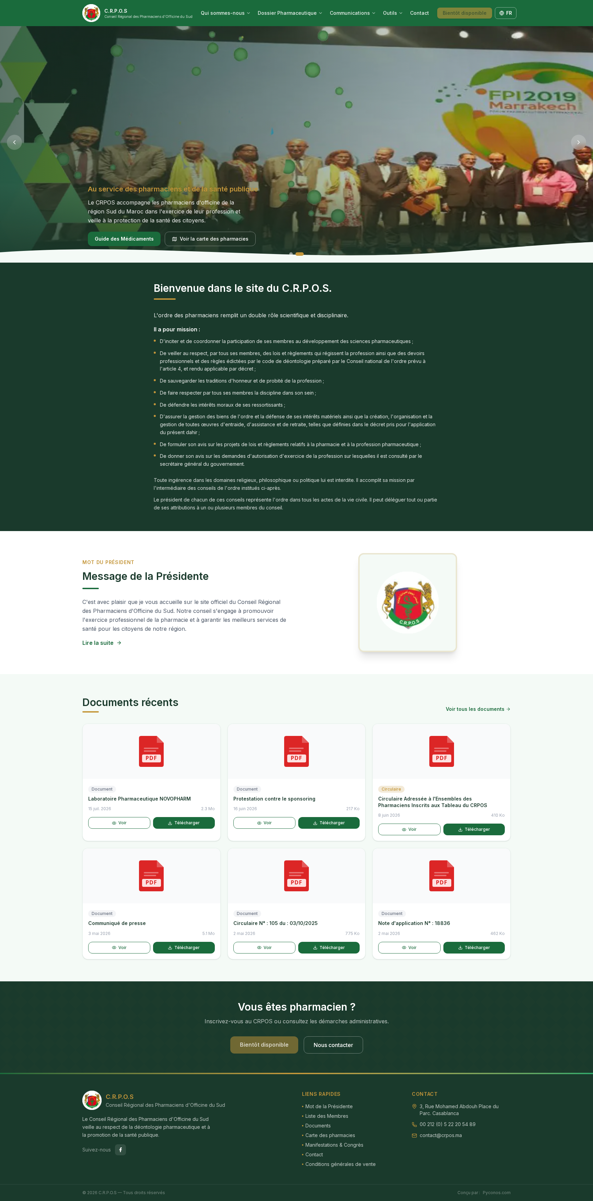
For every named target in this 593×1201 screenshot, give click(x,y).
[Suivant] (578, 142)
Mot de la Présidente (329, 1106)
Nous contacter (333, 1045)
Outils (390, 13)
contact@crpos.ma (441, 1135)
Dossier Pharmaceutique (287, 13)
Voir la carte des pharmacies (214, 239)
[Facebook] (120, 1149)
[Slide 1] (291, 254)
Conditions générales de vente (340, 1164)
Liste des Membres (326, 1116)
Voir (122, 822)
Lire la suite (98, 642)
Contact (419, 13)
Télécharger (187, 822)
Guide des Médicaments (124, 239)
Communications (350, 13)
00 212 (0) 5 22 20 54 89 (448, 1124)
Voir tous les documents (475, 709)
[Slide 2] (299, 254)
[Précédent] (14, 142)
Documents (318, 1125)
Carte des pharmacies (330, 1135)
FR (509, 13)
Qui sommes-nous (223, 13)
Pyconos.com (497, 1192)
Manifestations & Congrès (334, 1145)
